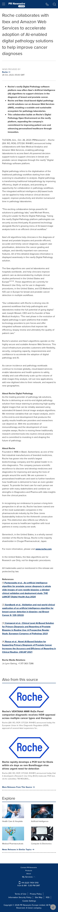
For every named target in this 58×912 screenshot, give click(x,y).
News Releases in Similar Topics (17, 849)
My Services (27, 876)
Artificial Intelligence (39, 821)
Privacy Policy (36, 893)
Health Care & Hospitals (12, 821)
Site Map (38, 897)
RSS (47, 897)
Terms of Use (20, 893)
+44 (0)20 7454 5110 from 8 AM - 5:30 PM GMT (28, 884)
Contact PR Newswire (29, 867)
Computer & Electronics (41, 843)
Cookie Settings (29, 900)
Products (28, 870)
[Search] (54, 4)
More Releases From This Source (17, 787)
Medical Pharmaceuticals (12, 843)
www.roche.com (43, 549)
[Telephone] (47, 4)
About (28, 873)
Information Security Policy (19, 897)
